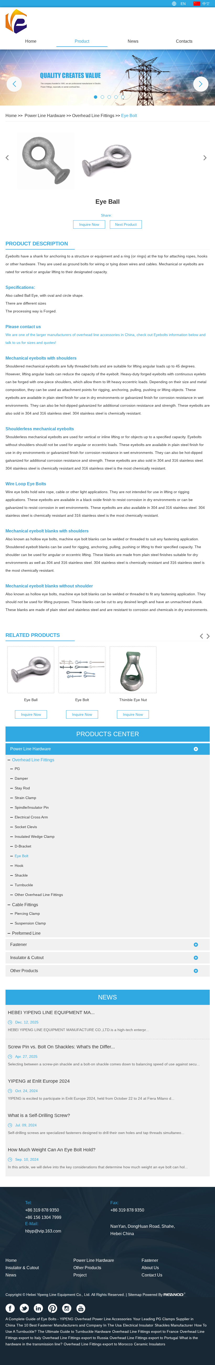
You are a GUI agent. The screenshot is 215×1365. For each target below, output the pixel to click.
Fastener (18, 944)
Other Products (24, 970)
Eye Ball (30, 700)
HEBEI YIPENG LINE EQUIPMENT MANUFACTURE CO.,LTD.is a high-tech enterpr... (78, 1030)
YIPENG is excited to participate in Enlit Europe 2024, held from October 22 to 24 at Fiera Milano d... (91, 1098)
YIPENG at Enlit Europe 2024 (39, 1081)
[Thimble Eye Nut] (133, 669)
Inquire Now (89, 224)
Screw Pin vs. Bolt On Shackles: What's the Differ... (61, 1046)
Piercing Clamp (27, 913)
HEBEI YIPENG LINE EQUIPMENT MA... (51, 1012)
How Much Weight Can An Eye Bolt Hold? (51, 1149)
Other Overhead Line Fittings (39, 895)
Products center (107, 733)
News (133, 41)
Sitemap (135, 1294)
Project (80, 1275)
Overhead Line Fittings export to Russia (75, 1338)
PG (17, 769)
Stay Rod (22, 788)
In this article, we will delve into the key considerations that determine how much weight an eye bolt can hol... (98, 1167)
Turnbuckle (24, 885)
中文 (206, 4)
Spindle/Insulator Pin (32, 807)
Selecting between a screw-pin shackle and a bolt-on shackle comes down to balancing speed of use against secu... (104, 1064)
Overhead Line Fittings (93, 115)
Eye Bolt (129, 115)
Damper (21, 778)
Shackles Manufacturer (174, 1325)
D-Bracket (23, 846)
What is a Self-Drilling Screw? (39, 1115)
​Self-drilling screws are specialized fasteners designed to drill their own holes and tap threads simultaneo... (96, 1133)
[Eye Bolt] (81, 669)
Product (82, 41)
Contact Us (152, 1275)
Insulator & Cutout (27, 957)
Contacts (184, 41)
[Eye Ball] (30, 669)
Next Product (126, 224)
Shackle (21, 875)
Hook (19, 865)
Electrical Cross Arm (31, 817)
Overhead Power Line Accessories (103, 1319)
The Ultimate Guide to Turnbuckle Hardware (74, 1331)
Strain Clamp (25, 798)
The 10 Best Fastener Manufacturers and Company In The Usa (69, 1325)
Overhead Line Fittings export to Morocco (98, 1344)
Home (30, 41)
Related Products (33, 635)
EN (183, 4)
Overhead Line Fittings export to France (145, 1331)
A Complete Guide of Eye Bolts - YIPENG (39, 1319)
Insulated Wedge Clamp (35, 836)
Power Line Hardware (45, 115)
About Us (150, 1267)
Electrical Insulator (138, 1325)
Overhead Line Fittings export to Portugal (144, 1338)
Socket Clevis (26, 827)
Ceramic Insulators (149, 1344)
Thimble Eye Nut (133, 700)
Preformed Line (26, 933)
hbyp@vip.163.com (43, 1231)
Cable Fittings (25, 904)
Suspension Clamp (30, 923)
